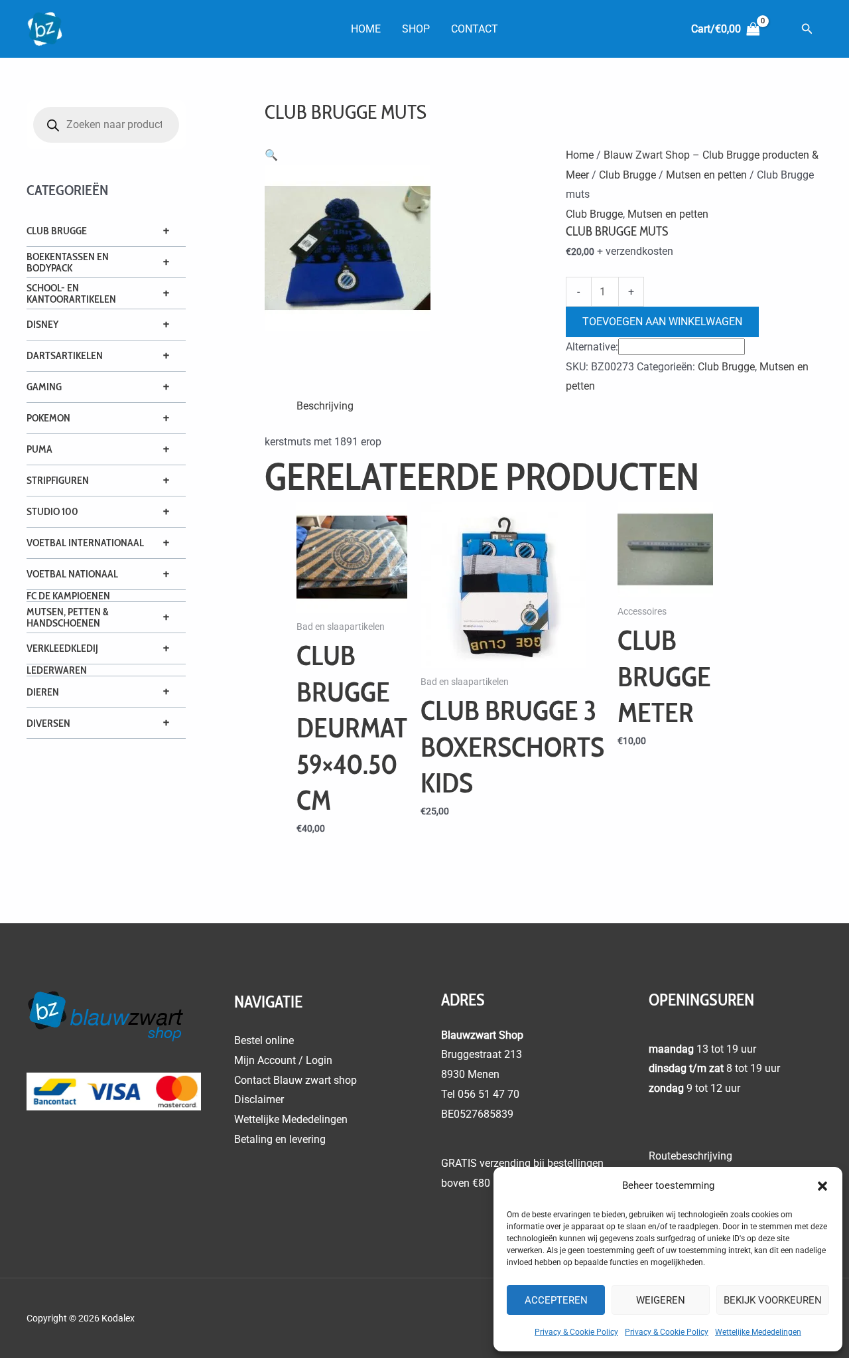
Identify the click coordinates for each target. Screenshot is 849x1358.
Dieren (43, 692)
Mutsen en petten (706, 175)
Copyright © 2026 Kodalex (82, 1318)
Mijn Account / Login (283, 1060)
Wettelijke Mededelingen (758, 1332)
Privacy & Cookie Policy (576, 1332)
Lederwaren (57, 670)
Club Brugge (57, 230)
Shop (416, 29)
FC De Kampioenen (68, 595)
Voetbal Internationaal (85, 542)
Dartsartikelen (65, 355)
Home (366, 29)
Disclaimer (259, 1099)
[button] (822, 1186)
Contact (474, 29)
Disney (42, 324)
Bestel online (264, 1040)
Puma (39, 449)
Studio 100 (52, 511)
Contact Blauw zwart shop (295, 1080)
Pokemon (48, 418)
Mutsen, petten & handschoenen (68, 617)
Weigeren (660, 1300)
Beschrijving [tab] (325, 406)
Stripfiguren (58, 480)
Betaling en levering (280, 1139)
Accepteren (556, 1300)
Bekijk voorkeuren (773, 1300)
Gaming (44, 386)
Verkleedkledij (62, 648)
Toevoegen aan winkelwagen (662, 321)
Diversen (48, 723)
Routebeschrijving (690, 1156)
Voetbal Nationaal (72, 573)
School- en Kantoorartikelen (71, 293)
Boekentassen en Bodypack (68, 262)
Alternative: (592, 346)
